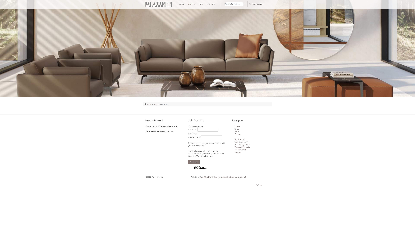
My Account (239, 139)
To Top (259, 185)
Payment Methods (242, 147)
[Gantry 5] (158, 4)
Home (237, 126)
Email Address (194, 137)
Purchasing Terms (242, 144)
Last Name (192, 133)
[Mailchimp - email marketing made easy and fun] (200, 169)
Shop (237, 129)
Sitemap (238, 152)
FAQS (237, 131)
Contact (238, 134)
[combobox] (234, 4)
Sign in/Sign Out (241, 142)
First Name (192, 129)
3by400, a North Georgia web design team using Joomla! (223, 177)
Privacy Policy (240, 149)
